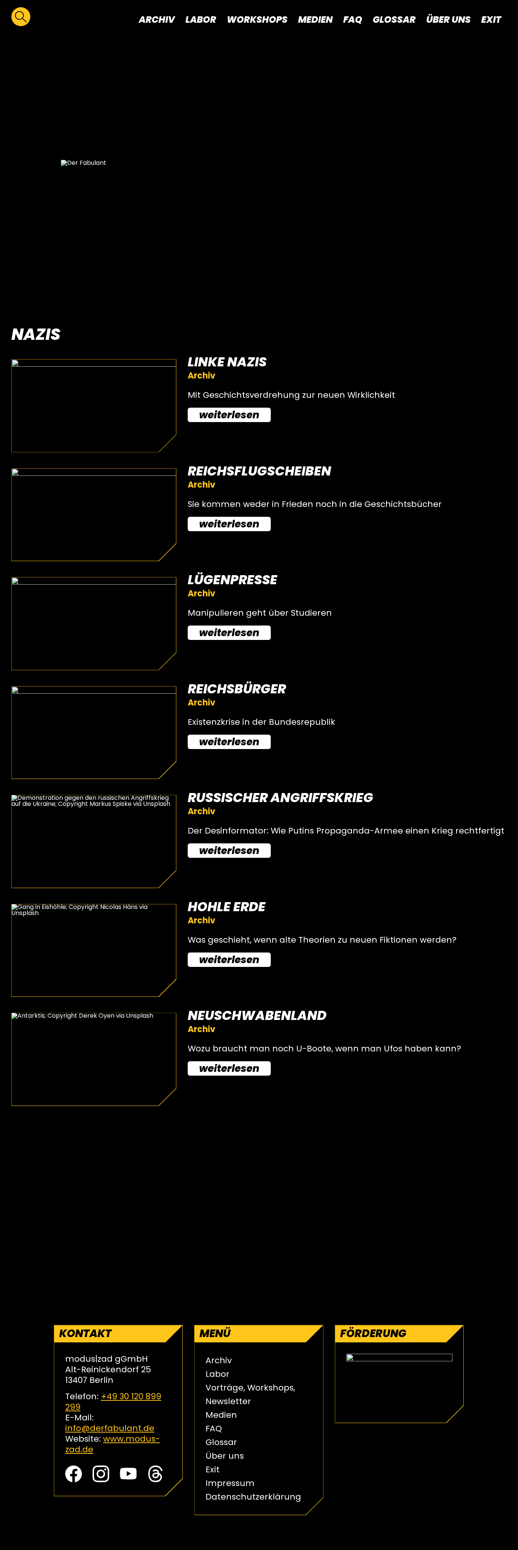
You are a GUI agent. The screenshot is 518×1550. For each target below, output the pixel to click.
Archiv (157, 19)
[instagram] (101, 1479)
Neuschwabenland (257, 1015)
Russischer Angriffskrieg (280, 797)
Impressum (230, 1483)
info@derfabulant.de (109, 1428)
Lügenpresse (232, 580)
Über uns (448, 19)
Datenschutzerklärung (253, 1497)
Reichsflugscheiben (259, 471)
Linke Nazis (227, 362)
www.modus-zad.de (112, 1444)
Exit (491, 19)
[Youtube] (128, 1479)
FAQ (352, 19)
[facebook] (73, 1479)
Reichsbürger (237, 689)
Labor (200, 19)
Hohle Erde (226, 907)
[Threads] (155, 1479)
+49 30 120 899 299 (113, 1401)
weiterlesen (229, 415)
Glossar (394, 19)
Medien (315, 19)
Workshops (257, 19)
